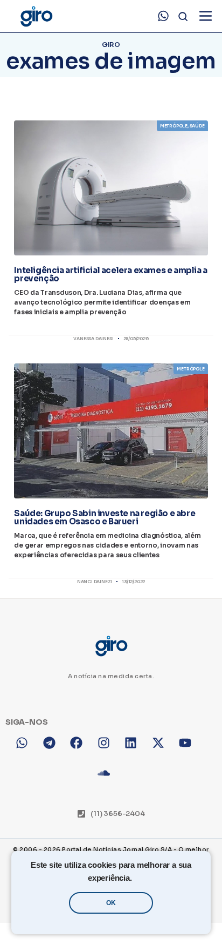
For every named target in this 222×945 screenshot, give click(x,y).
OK (111, 903)
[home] (35, 16)
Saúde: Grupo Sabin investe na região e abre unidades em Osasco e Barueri (104, 517)
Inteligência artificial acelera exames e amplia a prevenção (110, 274)
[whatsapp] (163, 16)
